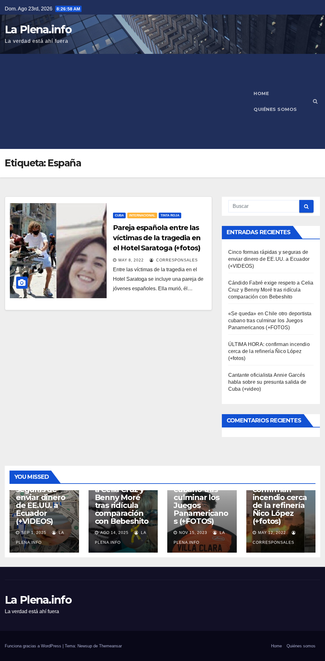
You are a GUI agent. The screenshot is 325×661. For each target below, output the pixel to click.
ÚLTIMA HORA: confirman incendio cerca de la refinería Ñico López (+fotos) (269, 351)
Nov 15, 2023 (193, 532)
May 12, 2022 (272, 532)
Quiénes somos (275, 109)
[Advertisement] (126, 101)
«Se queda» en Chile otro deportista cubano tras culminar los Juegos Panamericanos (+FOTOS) (270, 320)
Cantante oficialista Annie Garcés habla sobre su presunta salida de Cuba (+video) (267, 382)
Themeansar (110, 646)
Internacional (142, 215)
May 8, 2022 (131, 260)
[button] (315, 101)
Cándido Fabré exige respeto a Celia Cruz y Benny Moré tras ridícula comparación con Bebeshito (271, 289)
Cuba (119, 215)
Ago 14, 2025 (114, 532)
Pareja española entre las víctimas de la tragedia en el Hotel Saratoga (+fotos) (156, 237)
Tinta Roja (170, 215)
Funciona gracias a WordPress (34, 646)
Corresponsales (176, 260)
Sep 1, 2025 (33, 532)
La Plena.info (38, 29)
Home (261, 93)
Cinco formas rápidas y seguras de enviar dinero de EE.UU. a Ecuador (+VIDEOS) (269, 259)
